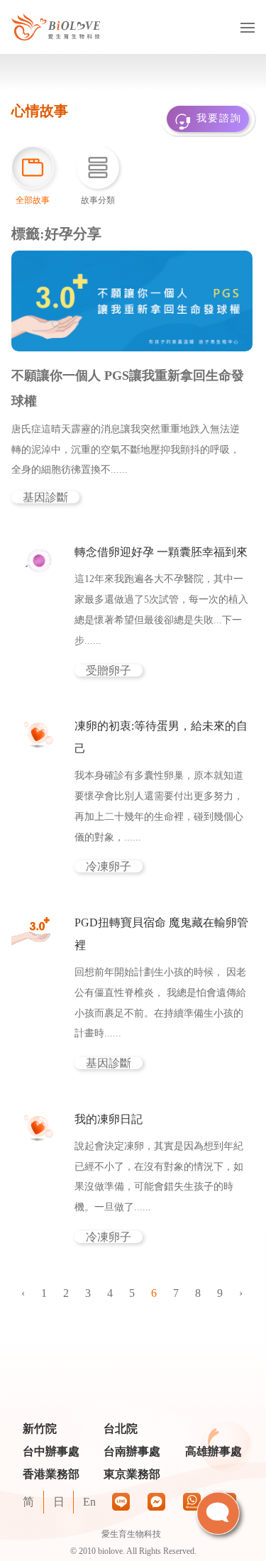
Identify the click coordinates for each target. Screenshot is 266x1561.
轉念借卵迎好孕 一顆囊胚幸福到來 (161, 552)
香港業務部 (51, 1474)
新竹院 (40, 1429)
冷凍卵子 (108, 866)
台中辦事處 (51, 1451)
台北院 (121, 1429)
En (89, 1502)
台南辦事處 (132, 1451)
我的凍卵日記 (108, 1119)
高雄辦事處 (213, 1451)
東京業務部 (132, 1474)
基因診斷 (45, 497)
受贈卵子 (108, 670)
